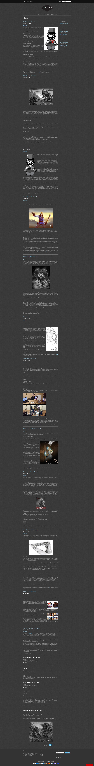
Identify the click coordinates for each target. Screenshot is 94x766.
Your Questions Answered (30, 530)
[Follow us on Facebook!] (56, 757)
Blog (56, 14)
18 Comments (25, 431)
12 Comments (25, 25)
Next (50, 745)
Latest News (25, 750)
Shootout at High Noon (29, 591)
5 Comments (24, 475)
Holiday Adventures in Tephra (31, 22)
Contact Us (90, 765)
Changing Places (27, 317)
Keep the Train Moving (29, 75)
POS (46, 761)
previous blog (30, 633)
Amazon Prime (42, 755)
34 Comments (25, 533)
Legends (52, 14)
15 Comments (25, 631)
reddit (57, 354)
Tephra (42, 14)
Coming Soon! (41, 754)
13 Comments (25, 200)
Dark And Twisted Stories (30, 256)
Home (38, 14)
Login (25, 1)
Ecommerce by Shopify (51, 761)
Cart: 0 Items (59, 1)
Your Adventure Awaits (29, 358)
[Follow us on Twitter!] (58, 757)
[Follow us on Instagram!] (60, 757)
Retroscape (47, 14)
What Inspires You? (28, 148)
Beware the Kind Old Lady (30, 472)
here (39, 72)
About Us (41, 753)
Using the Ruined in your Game (31, 628)
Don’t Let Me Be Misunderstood (32, 428)
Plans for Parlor (25, 752)
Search (41, 752)
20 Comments (25, 259)
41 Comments (25, 151)
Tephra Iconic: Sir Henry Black (31, 197)
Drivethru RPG (29, 467)
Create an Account (30, 1)
